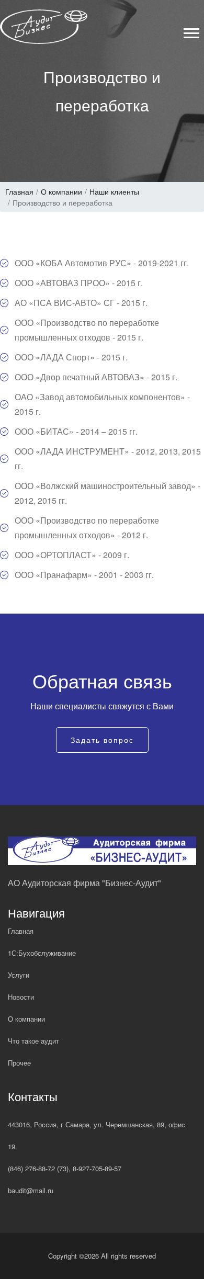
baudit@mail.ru (30, 1190)
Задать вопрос (102, 739)
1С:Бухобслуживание (42, 953)
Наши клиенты (114, 191)
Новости (21, 997)
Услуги (18, 975)
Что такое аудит (33, 1041)
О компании (61, 191)
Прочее (19, 1063)
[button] (190, 31)
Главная (19, 191)
